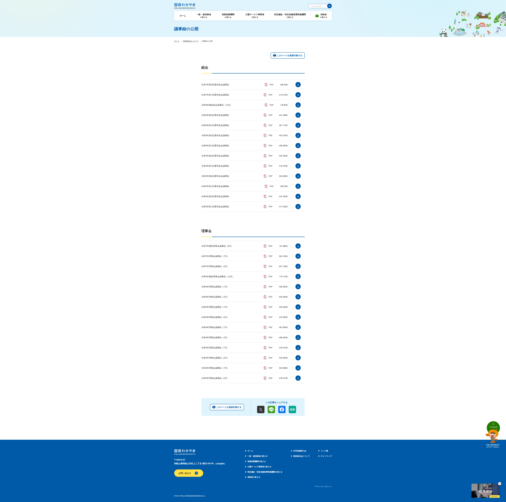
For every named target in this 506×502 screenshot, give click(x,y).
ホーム (176, 41)
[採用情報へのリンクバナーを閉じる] (499, 483)
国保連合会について (190, 41)
